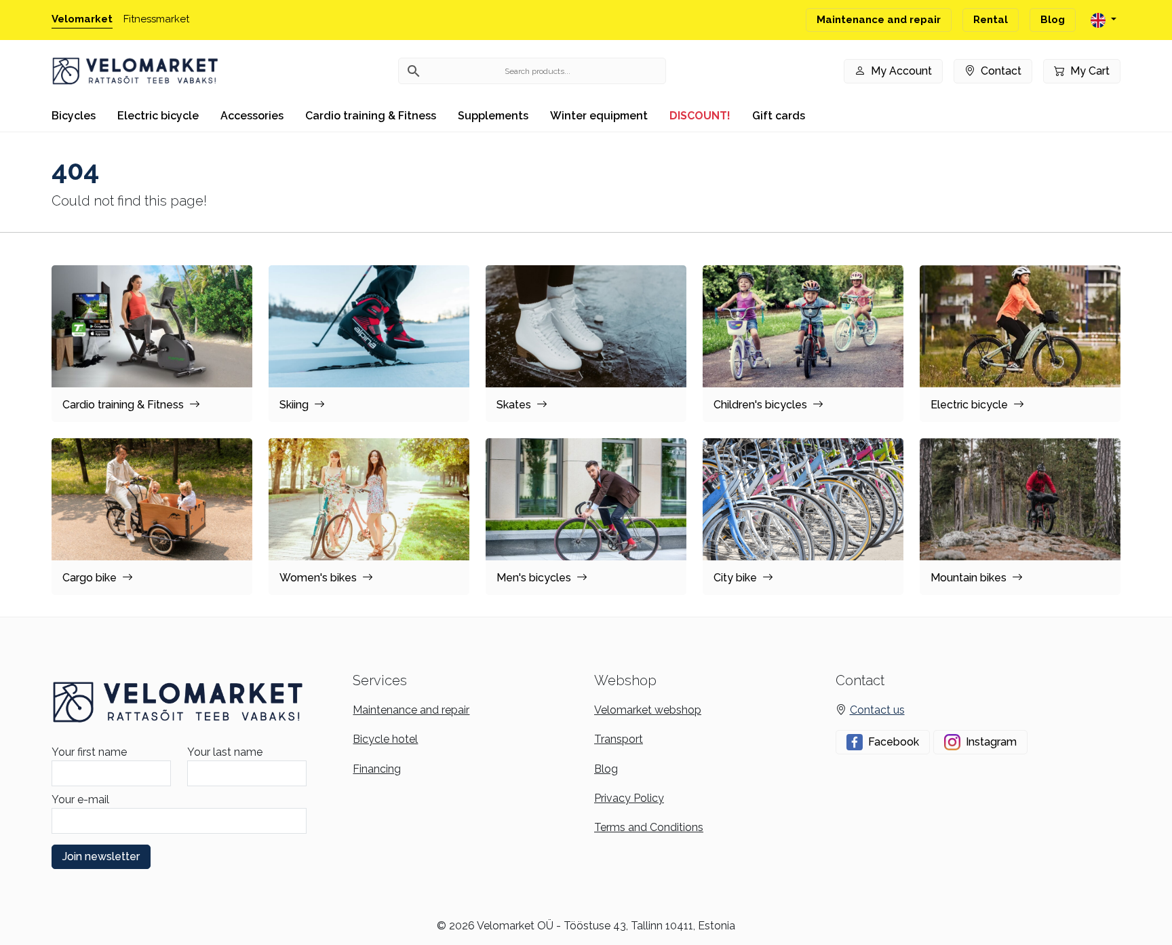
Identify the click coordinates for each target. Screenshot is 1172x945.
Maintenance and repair (879, 20)
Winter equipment (599, 115)
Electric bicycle (158, 115)
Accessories (252, 115)
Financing (377, 769)
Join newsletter (101, 856)
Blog (1052, 20)
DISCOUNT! (699, 115)
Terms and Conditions (648, 827)
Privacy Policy (629, 798)
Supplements (493, 115)
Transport (618, 739)
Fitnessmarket (156, 19)
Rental (990, 20)
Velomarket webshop (647, 709)
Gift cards (778, 115)
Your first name (89, 752)
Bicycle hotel (385, 739)
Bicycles (74, 115)
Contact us (877, 709)
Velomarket (82, 19)
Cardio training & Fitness (370, 115)
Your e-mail (80, 799)
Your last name (224, 752)
